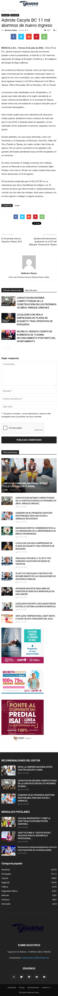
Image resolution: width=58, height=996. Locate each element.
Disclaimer (12, 987)
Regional (5, 882)
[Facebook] (14, 977)
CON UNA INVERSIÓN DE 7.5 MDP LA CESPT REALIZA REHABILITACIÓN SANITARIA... (34, 821)
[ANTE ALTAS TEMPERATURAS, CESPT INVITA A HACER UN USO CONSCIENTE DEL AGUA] (7, 619)
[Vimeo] (29, 977)
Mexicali (5, 895)
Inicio (3, 10)
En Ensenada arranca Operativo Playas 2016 (11, 240)
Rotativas (5, 869)
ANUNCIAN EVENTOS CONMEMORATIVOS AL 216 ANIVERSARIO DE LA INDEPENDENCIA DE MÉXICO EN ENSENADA (35, 531)
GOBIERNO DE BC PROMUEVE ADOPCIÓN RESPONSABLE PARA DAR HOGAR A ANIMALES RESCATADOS (33, 516)
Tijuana (4, 878)
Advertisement (33, 987)
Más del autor (31, 290)
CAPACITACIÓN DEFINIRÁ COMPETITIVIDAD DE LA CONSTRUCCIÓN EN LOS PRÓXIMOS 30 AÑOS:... (37, 784)
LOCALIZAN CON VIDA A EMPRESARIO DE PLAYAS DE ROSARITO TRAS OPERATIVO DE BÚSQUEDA (34, 546)
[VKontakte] (36, 977)
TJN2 (6, 490)
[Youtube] (44, 977)
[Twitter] (21, 977)
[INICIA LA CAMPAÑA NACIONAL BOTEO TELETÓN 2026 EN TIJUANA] (29, 475)
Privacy (21, 987)
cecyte (17, 205)
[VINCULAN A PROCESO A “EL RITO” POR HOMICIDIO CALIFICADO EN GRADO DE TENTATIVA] (7, 561)
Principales (14, 15)
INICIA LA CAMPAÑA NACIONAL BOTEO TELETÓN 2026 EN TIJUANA (25, 485)
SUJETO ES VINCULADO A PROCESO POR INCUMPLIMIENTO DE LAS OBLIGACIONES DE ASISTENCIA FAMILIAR (35, 576)
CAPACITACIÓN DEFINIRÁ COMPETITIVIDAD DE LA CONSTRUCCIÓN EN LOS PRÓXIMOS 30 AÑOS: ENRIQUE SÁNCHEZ (35, 501)
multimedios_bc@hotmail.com (35, 957)
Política (4, 886)
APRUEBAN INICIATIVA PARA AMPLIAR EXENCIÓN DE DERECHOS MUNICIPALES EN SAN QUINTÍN (34, 591)
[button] (54, 4)
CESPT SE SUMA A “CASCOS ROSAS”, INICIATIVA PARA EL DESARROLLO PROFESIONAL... (34, 836)
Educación (5, 15)
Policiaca (5, 899)
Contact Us (46, 987)
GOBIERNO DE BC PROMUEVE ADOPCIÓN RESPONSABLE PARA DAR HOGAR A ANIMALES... (36, 798)
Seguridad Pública (9, 891)
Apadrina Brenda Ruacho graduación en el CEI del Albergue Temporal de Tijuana (43, 241)
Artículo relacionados (12, 290)
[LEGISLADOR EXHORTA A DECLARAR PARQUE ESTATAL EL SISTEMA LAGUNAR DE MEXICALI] (7, 606)
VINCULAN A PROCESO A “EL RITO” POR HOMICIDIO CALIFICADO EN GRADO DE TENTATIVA (33, 561)
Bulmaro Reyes (11, 30)
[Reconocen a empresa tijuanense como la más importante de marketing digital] (8, 851)
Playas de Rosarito (5, 321)
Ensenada (5, 903)
